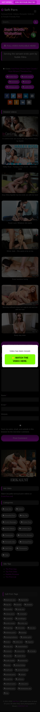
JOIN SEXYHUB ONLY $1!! (25, 2)
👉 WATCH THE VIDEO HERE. (20, 359)
